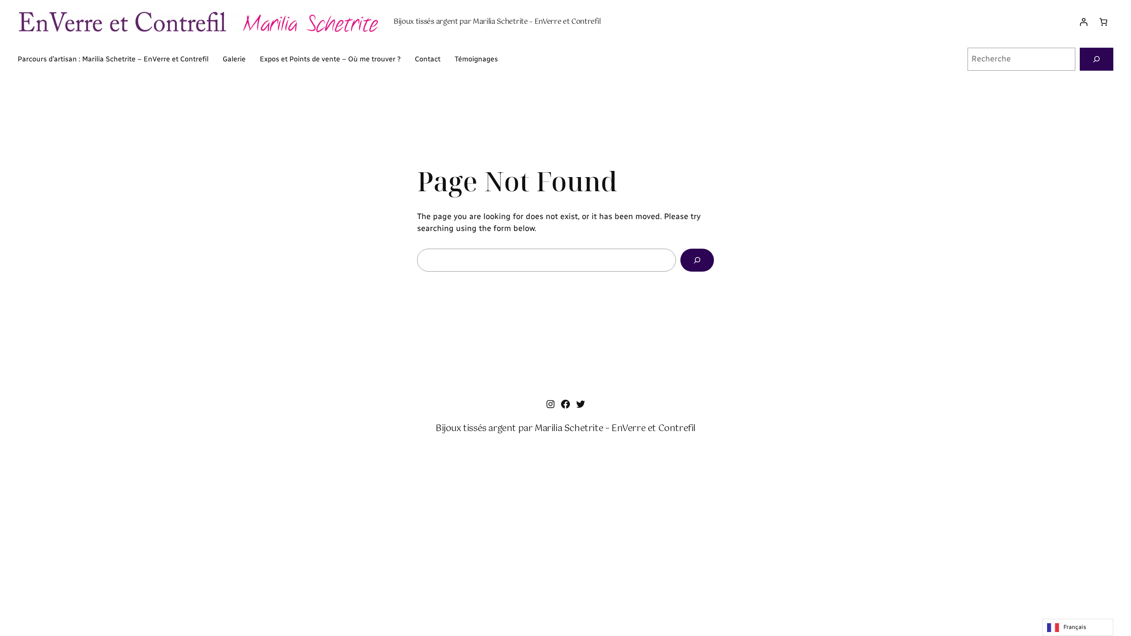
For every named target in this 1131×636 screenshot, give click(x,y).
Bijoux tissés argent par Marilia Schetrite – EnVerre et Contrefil (497, 22)
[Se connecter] (1083, 22)
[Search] (697, 260)
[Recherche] (1096, 59)
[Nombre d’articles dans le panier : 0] (1103, 22)
